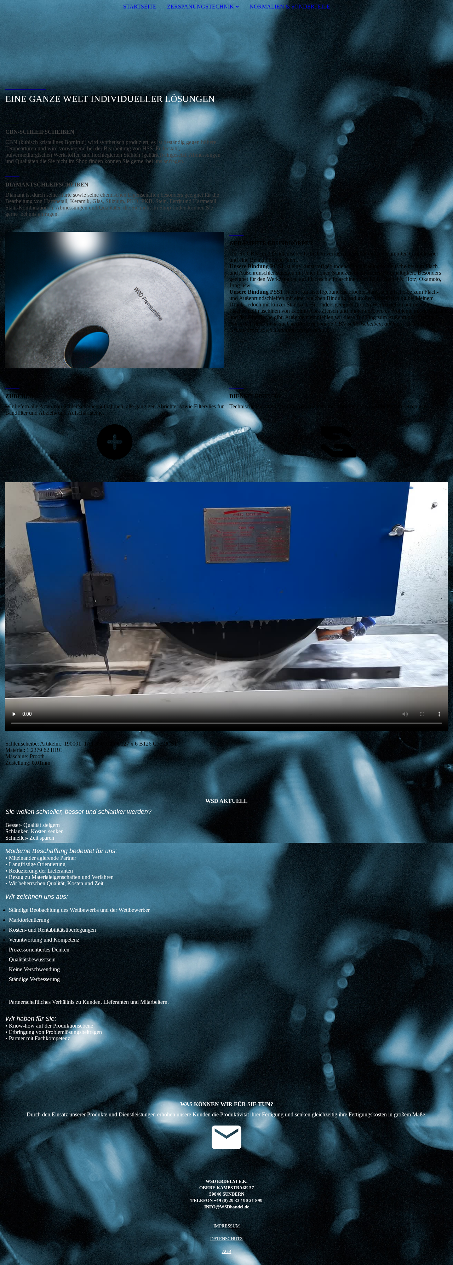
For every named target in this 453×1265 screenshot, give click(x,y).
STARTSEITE (139, 7)
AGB (226, 1251)
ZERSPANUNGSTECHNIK (200, 7)
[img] (226, 43)
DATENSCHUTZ (226, 1238)
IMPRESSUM (226, 1226)
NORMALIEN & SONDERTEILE (290, 7)
